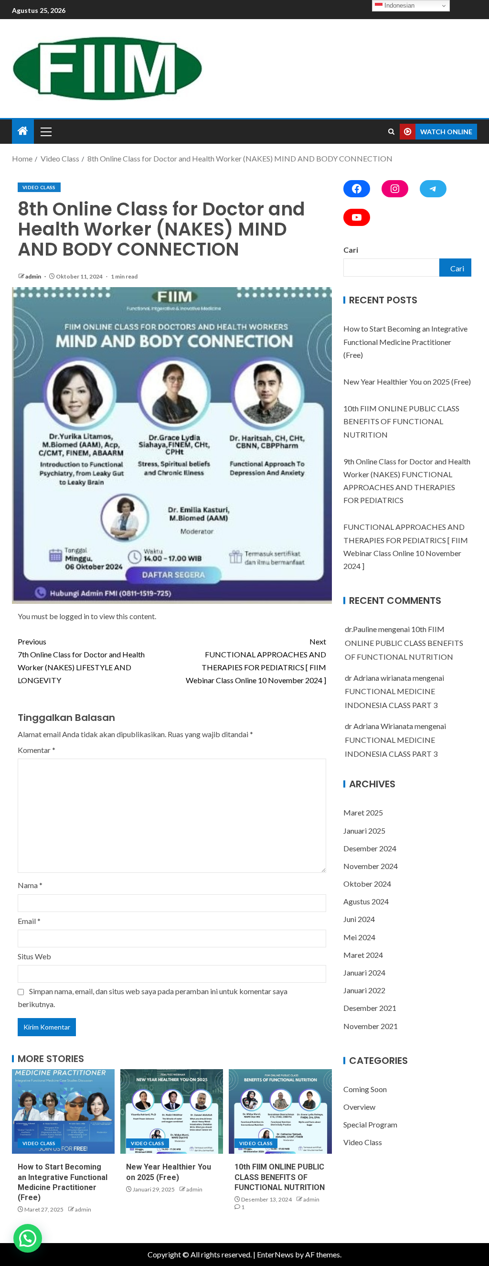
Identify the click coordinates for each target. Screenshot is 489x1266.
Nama (30, 885)
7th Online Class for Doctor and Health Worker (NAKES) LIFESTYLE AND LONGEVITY (81, 661)
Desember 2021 (369, 1007)
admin (33, 276)
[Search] (391, 131)
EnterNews (275, 1254)
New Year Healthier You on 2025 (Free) (407, 381)
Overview (359, 1106)
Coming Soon (365, 1089)
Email (29, 920)
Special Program (370, 1124)
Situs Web (34, 956)
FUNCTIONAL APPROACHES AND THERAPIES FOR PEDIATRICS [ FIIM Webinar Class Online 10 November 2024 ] (256, 661)
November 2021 (370, 1025)
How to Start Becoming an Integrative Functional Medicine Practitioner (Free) (405, 341)
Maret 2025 (363, 812)
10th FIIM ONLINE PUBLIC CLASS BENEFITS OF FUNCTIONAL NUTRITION (279, 1177)
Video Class (39, 187)
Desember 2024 (369, 848)
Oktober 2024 (367, 883)
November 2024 (370, 865)
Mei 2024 (359, 937)
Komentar (36, 749)
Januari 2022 (364, 990)
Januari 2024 (364, 972)
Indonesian (399, 5)
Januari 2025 (364, 830)
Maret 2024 (363, 954)
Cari (350, 249)
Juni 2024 (359, 918)
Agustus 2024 (366, 901)
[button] (27, 1238)
